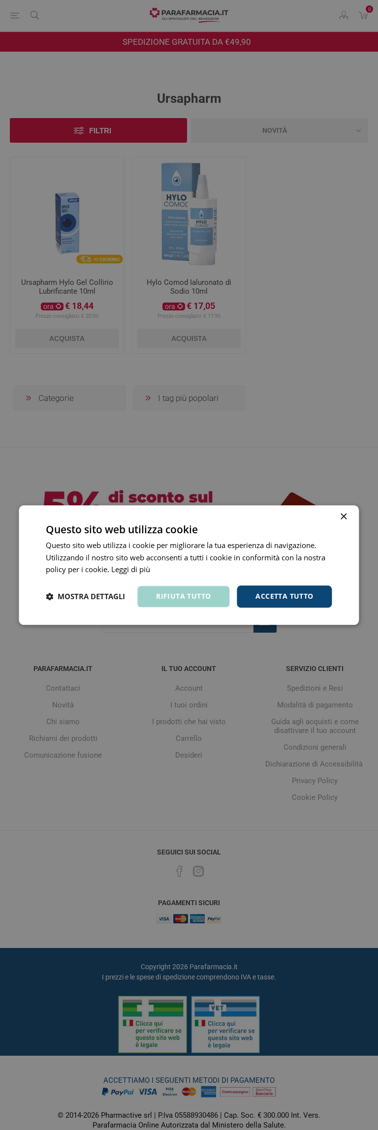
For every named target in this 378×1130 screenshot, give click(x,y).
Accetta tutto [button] (284, 596)
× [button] (343, 516)
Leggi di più (130, 570)
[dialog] (189, 565)
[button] (85, 596)
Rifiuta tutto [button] (183, 596)
